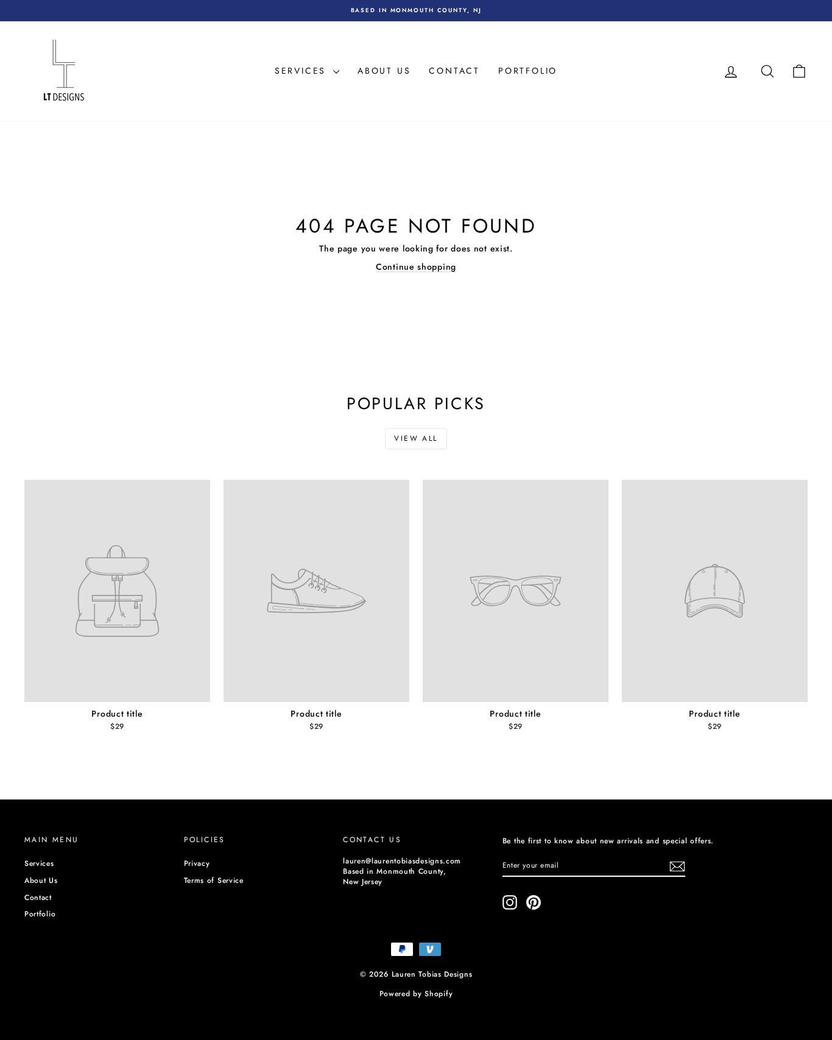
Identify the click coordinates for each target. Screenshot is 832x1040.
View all (415, 438)
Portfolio (527, 71)
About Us (384, 71)
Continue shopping (416, 267)
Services (302, 71)
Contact (454, 71)
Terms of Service (214, 880)
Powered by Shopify (416, 993)
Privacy (197, 863)
